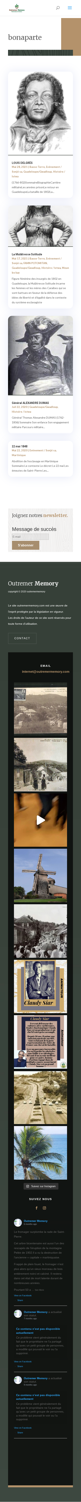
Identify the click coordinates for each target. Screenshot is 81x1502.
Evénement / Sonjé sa (42, 450)
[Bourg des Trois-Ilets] (40, 764)
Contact (22, 638)
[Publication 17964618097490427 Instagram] (40, 986)
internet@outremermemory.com (45, 671)
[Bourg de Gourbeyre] (40, 709)
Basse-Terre (37, 166)
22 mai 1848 (19, 446)
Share (20, 1300)
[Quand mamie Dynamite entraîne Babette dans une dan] (40, 820)
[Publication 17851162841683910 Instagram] (40, 875)
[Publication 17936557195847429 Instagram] (40, 1042)
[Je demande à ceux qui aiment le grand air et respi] (40, 1153)
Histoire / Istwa (51, 267)
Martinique (19, 455)
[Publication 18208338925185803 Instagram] (40, 1097)
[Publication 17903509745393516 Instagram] (40, 931)
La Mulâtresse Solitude (27, 254)
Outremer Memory (36, 1220)
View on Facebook (23, 1295)
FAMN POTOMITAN (35, 263)
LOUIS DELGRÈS (22, 162)
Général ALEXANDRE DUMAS (30, 403)
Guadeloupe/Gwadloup (37, 171)
